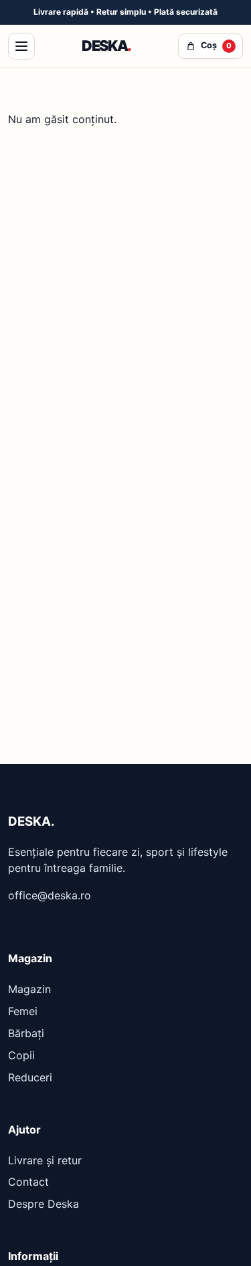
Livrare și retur (45, 1160)
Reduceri (30, 1077)
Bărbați (26, 1033)
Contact (28, 1181)
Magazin (29, 989)
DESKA (106, 45)
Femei (22, 1011)
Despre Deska (43, 1203)
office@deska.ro (49, 895)
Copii (21, 1055)
